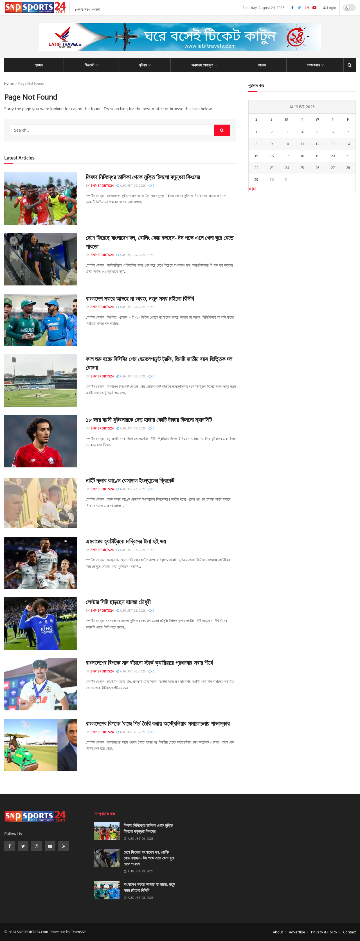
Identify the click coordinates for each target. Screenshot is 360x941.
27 (333, 167)
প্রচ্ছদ (39, 64)
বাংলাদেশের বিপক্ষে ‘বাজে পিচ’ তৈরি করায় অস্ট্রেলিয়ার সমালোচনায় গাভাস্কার (158, 723)
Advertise (297, 932)
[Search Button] (222, 130)
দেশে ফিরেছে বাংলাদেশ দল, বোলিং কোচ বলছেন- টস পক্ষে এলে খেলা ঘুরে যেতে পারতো (149, 857)
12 (317, 143)
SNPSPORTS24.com (32, 931)
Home (9, 83)
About (278, 932)
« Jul (252, 188)
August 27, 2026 (132, 376)
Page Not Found (31, 83)
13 (333, 143)
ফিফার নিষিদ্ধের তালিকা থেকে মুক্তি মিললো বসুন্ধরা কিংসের (143, 176)
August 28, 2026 (132, 307)
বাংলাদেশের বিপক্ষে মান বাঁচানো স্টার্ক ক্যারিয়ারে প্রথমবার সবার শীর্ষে (149, 662)
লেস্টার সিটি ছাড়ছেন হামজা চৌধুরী (118, 601)
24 (287, 167)
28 (348, 167)
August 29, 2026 (132, 185)
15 (256, 155)
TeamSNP (78, 931)
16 (272, 155)
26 (317, 167)
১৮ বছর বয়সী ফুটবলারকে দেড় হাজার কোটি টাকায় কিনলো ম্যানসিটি (149, 419)
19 (317, 155)
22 (256, 167)
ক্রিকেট (89, 64)
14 (348, 143)
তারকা (262, 64)
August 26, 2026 (132, 610)
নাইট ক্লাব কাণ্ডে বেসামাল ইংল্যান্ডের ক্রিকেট (130, 480)
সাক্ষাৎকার (313, 64)
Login (331, 7)
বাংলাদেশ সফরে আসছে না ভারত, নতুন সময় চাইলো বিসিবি (140, 298)
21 (348, 155)
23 (272, 167)
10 (287, 143)
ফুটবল (143, 64)
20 (333, 155)
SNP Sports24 (102, 185)
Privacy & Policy (324, 932)
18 (302, 155)
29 (256, 179)
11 (302, 143)
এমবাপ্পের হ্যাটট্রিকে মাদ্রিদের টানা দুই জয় (126, 541)
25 (302, 167)
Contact (349, 932)
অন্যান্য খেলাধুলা (202, 64)
